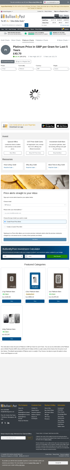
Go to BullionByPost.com (53, 2)
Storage (47, 414)
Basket (66, 29)
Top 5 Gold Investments (61, 417)
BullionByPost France (24, 414)
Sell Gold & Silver (49, 412)
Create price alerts (65, 25)
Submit (29, 437)
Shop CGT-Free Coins (35, 153)
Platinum (8, 205)
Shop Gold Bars (57, 153)
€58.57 (66, 22)
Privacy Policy (56, 454)
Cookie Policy (48, 454)
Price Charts (38, 29)
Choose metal (7, 201)
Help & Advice (48, 11)
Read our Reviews (23, 420)
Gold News (61, 424)
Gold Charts (5, 40)
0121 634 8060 (5, 409)
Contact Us (40, 11)
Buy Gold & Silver (49, 410)
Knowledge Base (62, 414)
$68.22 (60, 22)
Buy (3, 29)
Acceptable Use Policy (64, 456)
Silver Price (45, 22)
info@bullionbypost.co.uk (7, 411)
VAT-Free (20, 29)
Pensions (26, 29)
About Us (20, 408)
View (11, 301)
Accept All (58, 462)
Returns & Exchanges (34, 417)
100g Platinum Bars (8, 329)
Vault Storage (12, 29)
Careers (20, 410)
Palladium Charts (42, 40)
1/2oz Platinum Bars (32, 291)
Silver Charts (16, 40)
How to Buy (48, 408)
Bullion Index (61, 426)
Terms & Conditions (64, 454)
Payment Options (36, 412)
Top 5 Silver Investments (61, 421)
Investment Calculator (61, 409)
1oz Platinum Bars (55, 291)
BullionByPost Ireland (24, 412)
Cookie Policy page (33, 463)
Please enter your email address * (13, 209)
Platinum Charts (28, 40)
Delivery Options (36, 414)
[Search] (26, 25)
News (32, 29)
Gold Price (45, 20)
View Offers (13, 153)
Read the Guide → (9, 167)
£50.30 (54, 22)
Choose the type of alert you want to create (15, 218)
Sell (6, 29)
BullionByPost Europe (22, 417)
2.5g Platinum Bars (8, 291)
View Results (57, 256)
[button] (63, 40)
